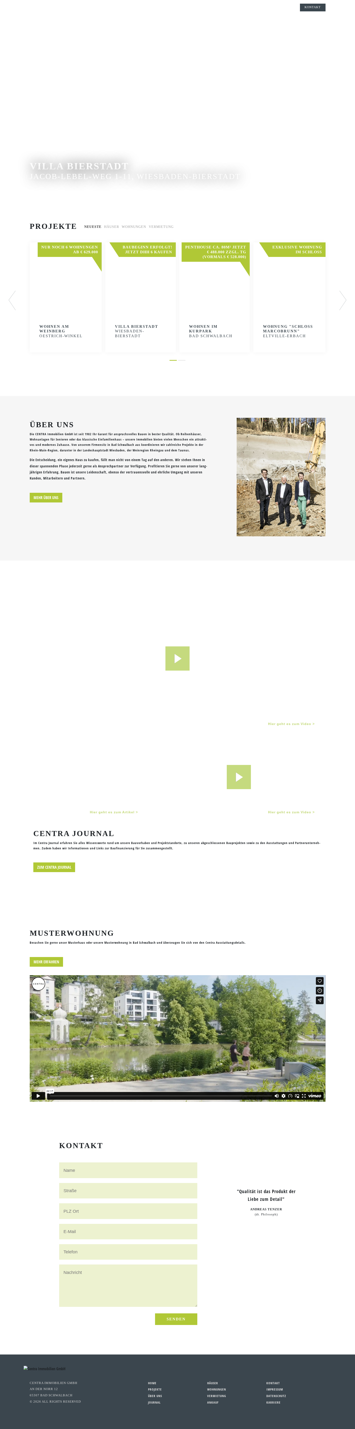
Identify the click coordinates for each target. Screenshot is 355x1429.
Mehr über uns (46, 497)
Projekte (166, 7)
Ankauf (213, 1402)
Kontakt (313, 7)
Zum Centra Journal (54, 867)
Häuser (212, 1383)
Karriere (273, 1402)
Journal (154, 1402)
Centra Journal (211, 7)
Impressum (274, 1389)
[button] (16, 300)
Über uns (186, 7)
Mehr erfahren (46, 962)
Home (152, 1383)
